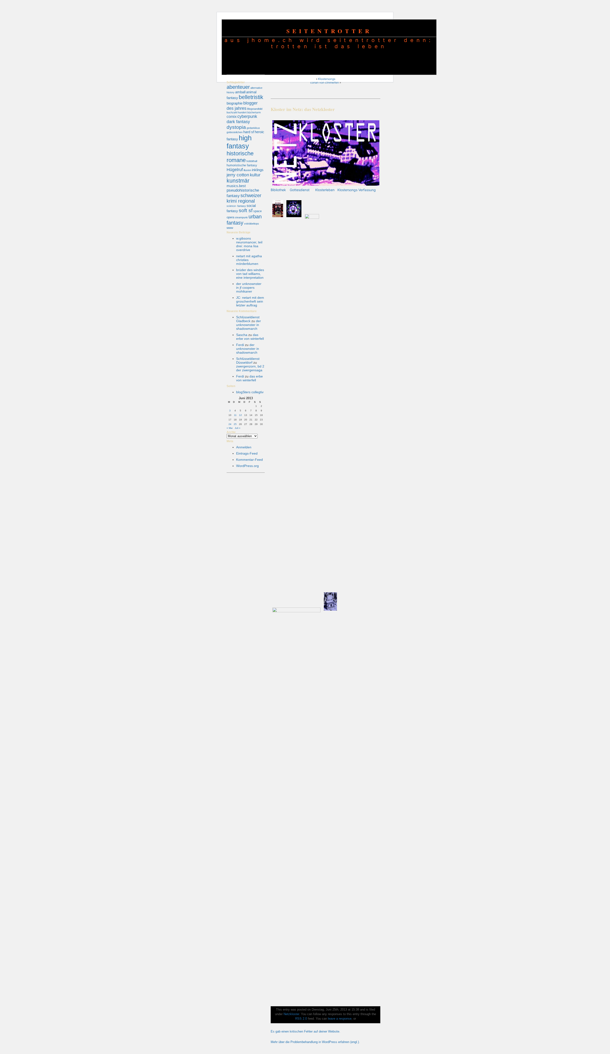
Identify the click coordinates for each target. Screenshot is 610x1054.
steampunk (241, 217)
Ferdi (240, 345)
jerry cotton (238, 174)
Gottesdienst (300, 190)
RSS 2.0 (301, 1018)
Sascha (241, 335)
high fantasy (239, 142)
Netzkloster (291, 1014)
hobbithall (251, 161)
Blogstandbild (254, 108)
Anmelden (243, 447)
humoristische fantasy (242, 165)
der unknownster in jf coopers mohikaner (248, 287)
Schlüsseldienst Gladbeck (247, 319)
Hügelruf (235, 169)
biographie (235, 103)
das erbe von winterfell (250, 337)
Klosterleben (325, 190)
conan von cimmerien (324, 82)
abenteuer (238, 87)
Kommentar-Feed (249, 459)
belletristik (251, 97)
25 (235, 424)
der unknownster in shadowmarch (248, 324)
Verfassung (367, 190)
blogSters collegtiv (250, 392)
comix (232, 116)
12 (240, 415)
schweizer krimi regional (244, 198)
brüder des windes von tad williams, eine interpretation (250, 273)
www (230, 228)
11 (235, 415)
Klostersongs (326, 79)
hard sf (248, 132)
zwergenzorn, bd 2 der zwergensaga (250, 368)
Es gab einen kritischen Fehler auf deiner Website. (305, 1031)
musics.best (236, 186)
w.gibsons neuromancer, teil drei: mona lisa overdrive (249, 244)
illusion (247, 170)
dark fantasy (238, 121)
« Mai (230, 428)
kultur (255, 174)
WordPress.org (247, 466)
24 (230, 424)
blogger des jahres (242, 105)
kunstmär (238, 181)
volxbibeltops (251, 223)
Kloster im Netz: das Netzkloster (303, 109)
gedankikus (253, 127)
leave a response (339, 1018)
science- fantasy (236, 206)
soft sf (246, 210)
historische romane (240, 156)
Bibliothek (278, 190)
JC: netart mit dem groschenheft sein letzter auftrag (250, 301)
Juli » (237, 428)
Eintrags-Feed (247, 453)
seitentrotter (329, 31)
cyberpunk (247, 116)
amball (240, 92)
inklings (258, 170)
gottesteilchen (235, 132)
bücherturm (254, 112)
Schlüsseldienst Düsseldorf (247, 360)
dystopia (236, 127)
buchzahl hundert (237, 112)
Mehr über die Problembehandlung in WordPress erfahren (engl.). (315, 1042)
